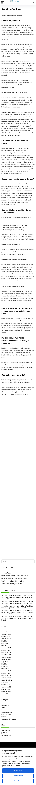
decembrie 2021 (6, 687)
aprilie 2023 (5, 666)
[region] (18, 766)
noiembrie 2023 (6, 655)
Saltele (3, 717)
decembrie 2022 (6, 675)
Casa (3, 710)
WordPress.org (6, 736)
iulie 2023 (4, 664)
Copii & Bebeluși (6, 712)
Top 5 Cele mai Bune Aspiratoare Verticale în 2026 (17, 603)
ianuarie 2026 (5, 636)
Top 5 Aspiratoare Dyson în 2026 (11, 584)
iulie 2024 (4, 641)
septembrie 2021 (6, 691)
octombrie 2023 (6, 657)
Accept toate (18, 770)
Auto (3, 707)
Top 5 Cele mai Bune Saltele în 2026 (12, 581)
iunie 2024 (4, 643)
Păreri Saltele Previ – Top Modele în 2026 (14, 578)
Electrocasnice (6, 714)
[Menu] (2, 2)
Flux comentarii (6, 734)
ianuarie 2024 (5, 650)
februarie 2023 (6, 671)
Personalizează (18, 775)
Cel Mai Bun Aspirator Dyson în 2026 (12, 606)
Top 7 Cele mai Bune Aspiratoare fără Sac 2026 (16, 602)
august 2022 (5, 682)
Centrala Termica (6, 573)
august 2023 (5, 662)
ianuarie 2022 (5, 685)
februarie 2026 (6, 634)
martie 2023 (5, 668)
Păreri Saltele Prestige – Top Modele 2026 (14, 576)
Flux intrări (4, 732)
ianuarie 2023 (5, 673)
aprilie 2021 (5, 694)
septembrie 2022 (6, 680)
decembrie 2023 (6, 652)
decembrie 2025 (6, 639)
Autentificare (5, 730)
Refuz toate (18, 781)
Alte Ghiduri (5, 705)
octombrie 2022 (6, 678)
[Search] (33, 2)
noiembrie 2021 (6, 689)
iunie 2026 (4, 632)
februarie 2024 (6, 648)
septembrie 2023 (6, 659)
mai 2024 (4, 645)
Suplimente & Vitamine (8, 719)
